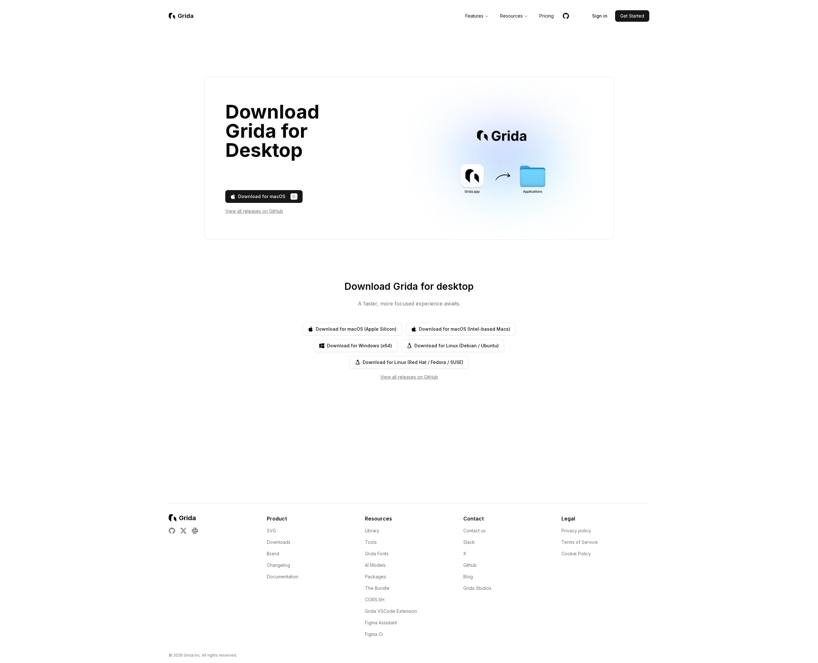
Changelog (278, 565)
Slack (469, 542)
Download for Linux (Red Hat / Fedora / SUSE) (413, 362)
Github (470, 565)
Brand (273, 553)
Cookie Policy (576, 553)
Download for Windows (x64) (359, 345)
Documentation (282, 576)
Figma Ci (374, 634)
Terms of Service (579, 542)
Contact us (474, 530)
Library (372, 530)
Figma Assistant (381, 622)
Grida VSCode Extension (391, 611)
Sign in (599, 16)
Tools (371, 542)
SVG (271, 530)
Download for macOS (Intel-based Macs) (464, 329)
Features (474, 16)
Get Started (632, 16)
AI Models (375, 565)
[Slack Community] (195, 531)
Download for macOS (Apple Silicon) (356, 329)
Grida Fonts (377, 553)
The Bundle (377, 588)
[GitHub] (566, 17)
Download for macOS (266, 196)
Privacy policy (576, 530)
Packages (375, 576)
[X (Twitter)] (183, 531)
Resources (511, 16)
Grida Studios (477, 588)
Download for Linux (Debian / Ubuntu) (456, 345)
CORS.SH (374, 599)
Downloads (278, 542)
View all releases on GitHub (254, 211)
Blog (468, 576)
